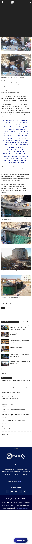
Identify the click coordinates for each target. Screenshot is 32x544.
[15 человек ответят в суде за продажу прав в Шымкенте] (5, 356)
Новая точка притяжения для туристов (11, 392)
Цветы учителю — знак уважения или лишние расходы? (15, 387)
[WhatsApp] (2, 314)
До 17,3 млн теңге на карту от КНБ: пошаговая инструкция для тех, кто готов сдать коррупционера (19, 327)
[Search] (30, 2)
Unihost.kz (23, 507)
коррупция (8, 307)
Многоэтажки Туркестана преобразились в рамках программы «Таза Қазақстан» (16, 427)
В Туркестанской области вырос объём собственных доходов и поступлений (16, 433)
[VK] (9, 314)
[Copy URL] (20, 314)
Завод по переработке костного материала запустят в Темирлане (14, 421)
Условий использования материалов (22, 508)
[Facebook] (13, 314)
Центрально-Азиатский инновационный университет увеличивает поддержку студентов (14, 397)
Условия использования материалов (15, 497)
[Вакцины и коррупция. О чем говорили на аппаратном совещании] (5, 349)
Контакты (23, 498)
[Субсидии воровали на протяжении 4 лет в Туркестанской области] (5, 341)
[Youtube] (24, 491)
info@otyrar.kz (20, 481)
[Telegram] (6, 314)
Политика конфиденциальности (16, 499)
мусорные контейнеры (22, 307)
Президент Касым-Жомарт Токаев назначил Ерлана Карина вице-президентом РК (15, 415)
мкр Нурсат (14, 307)
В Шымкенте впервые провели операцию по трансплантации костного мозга (16, 381)
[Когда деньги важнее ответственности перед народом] (5, 363)
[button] (2, 2)
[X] (16, 314)
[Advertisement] (16, 21)
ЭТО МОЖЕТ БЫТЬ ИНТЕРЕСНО (10, 321)
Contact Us (21, 540)
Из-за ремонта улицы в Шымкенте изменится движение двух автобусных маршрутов (16, 403)
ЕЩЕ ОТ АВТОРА (24, 321)
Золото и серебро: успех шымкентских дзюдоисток (13, 409)
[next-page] (5, 369)
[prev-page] (2, 369)
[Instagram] (11, 491)
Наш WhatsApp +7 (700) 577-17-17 (16, 478)
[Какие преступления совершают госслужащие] (5, 334)
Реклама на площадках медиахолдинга (13, 498)
